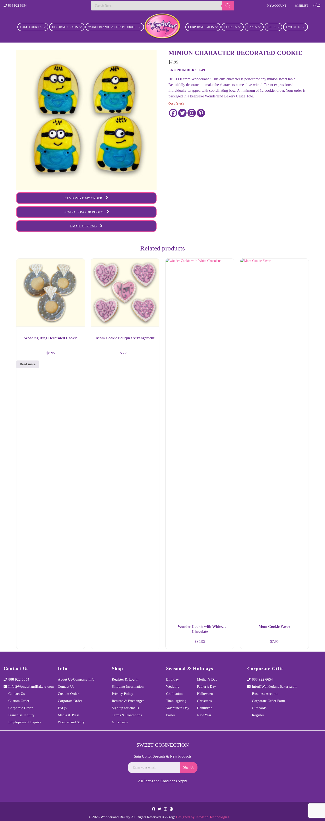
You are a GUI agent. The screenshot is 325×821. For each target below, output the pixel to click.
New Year (204, 715)
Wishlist (301, 5)
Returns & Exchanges (128, 701)
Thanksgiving (176, 701)
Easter (170, 715)
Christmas (204, 701)
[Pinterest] (201, 113)
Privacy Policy (122, 694)
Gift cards (259, 708)
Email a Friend (83, 226)
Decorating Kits (65, 27)
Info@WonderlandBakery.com (29, 686)
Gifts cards (120, 722)
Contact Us (16, 694)
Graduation (174, 694)
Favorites (293, 27)
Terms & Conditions (127, 715)
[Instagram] (191, 113)
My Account (276, 5)
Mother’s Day (207, 679)
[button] (151, 643)
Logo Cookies (31, 27)
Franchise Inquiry (21, 715)
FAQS (62, 708)
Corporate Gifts (201, 27)
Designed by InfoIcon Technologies (202, 817)
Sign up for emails (125, 708)
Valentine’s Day (177, 708)
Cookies (230, 27)
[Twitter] (182, 113)
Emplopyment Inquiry (24, 722)
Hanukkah (204, 708)
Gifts (271, 27)
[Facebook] (173, 113)
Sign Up (188, 767)
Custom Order (18, 701)
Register (258, 715)
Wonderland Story (71, 722)
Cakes (252, 27)
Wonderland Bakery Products (112, 27)
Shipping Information (128, 686)
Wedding (172, 686)
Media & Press (68, 715)
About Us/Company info (76, 679)
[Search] (228, 5)
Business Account (265, 694)
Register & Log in (125, 679)
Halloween (205, 694)
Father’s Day (206, 686)
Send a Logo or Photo (83, 212)
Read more (27, 364)
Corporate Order (20, 708)
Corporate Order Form (268, 701)
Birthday (172, 679)
